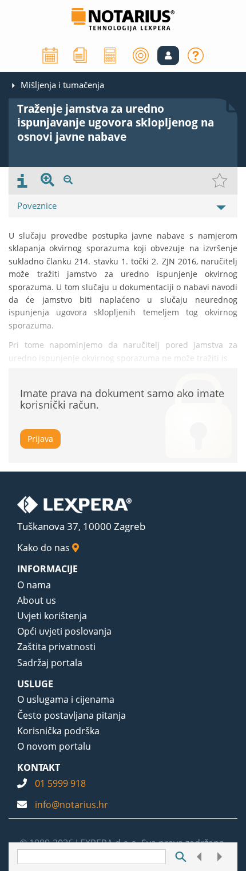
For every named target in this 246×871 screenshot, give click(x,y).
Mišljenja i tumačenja (62, 84)
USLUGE (35, 684)
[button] (168, 55)
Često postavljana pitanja (71, 715)
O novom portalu (54, 746)
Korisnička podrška (58, 730)
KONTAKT (38, 767)
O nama (34, 585)
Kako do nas (44, 547)
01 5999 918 (60, 783)
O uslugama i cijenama (65, 699)
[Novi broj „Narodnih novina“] (80, 54)
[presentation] (22, 181)
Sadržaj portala (49, 662)
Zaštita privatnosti (56, 646)
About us (36, 600)
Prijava (40, 438)
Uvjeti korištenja (52, 615)
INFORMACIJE (47, 569)
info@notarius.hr (71, 804)
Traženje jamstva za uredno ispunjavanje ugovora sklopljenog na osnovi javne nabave (115, 122)
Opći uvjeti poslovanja (64, 631)
